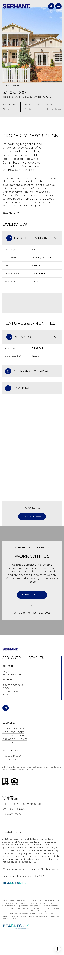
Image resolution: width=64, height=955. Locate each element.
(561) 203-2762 (42, 613)
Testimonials (10, 759)
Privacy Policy (12, 813)
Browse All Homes (14, 739)
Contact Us (9, 742)
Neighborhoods (13, 732)
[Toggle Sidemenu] (58, 6)
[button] (32, 595)
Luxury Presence (30, 803)
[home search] (51, 6)
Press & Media (11, 755)
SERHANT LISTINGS (13, 728)
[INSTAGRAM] (5, 708)
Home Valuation (13, 735)
